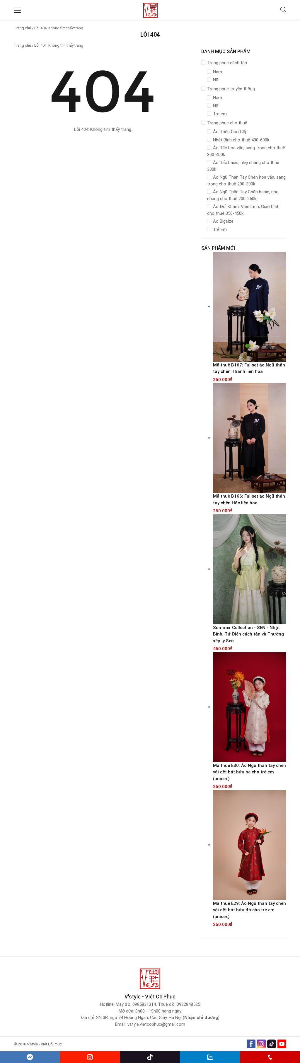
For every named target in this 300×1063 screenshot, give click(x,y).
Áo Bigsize (223, 221)
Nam (217, 72)
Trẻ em (220, 113)
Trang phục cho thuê (227, 123)
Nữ (216, 79)
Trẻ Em (220, 229)
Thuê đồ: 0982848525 (179, 1004)
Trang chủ (22, 28)
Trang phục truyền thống (231, 89)
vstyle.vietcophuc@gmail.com (156, 1024)
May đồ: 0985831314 (136, 1004)
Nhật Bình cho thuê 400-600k (241, 140)
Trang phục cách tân (227, 62)
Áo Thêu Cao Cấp (230, 131)
